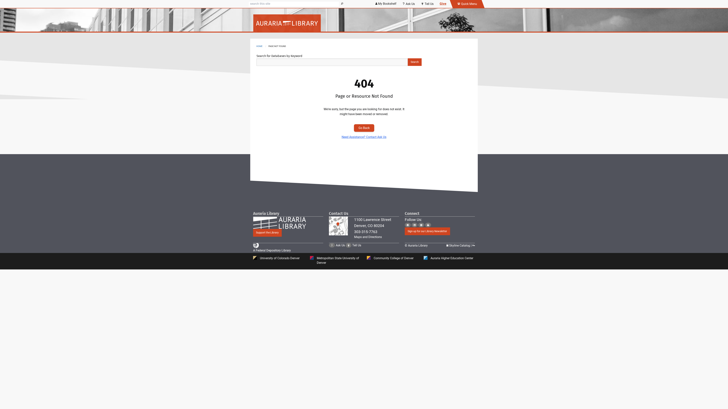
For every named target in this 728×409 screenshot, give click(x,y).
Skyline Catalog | (460, 245)
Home (259, 46)
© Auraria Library (416, 245)
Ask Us (410, 4)
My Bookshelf (386, 3)
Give (443, 3)
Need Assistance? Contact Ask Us (364, 137)
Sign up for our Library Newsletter (427, 231)
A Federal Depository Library (272, 250)
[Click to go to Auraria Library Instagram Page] (428, 225)
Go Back (364, 128)
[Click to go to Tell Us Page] (349, 245)
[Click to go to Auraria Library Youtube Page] (415, 225)
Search (415, 62)
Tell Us (429, 4)
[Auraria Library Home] (364, 23)
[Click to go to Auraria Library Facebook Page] (408, 225)
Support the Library (267, 232)
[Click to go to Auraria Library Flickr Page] (421, 225)
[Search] (342, 4)
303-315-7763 (365, 231)
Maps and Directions (368, 237)
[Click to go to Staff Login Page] (473, 245)
